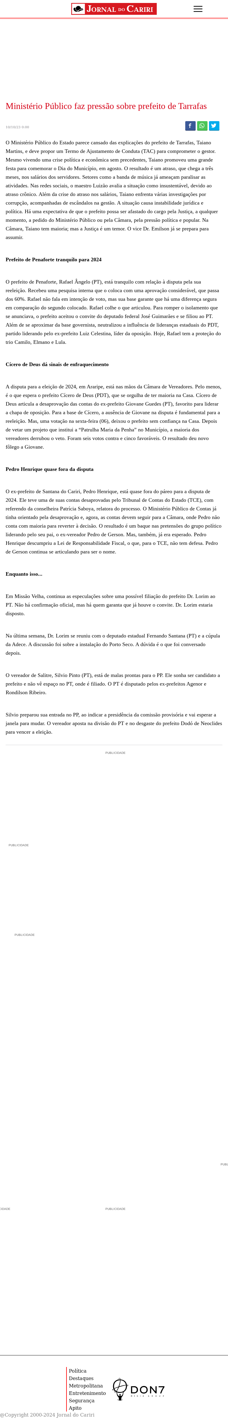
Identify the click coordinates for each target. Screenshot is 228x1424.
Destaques (81, 1378)
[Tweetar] (214, 125)
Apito (75, 1408)
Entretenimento (87, 1393)
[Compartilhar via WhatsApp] (202, 125)
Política (78, 1371)
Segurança (82, 1400)
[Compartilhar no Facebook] (190, 125)
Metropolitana (86, 1385)
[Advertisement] (50, 885)
